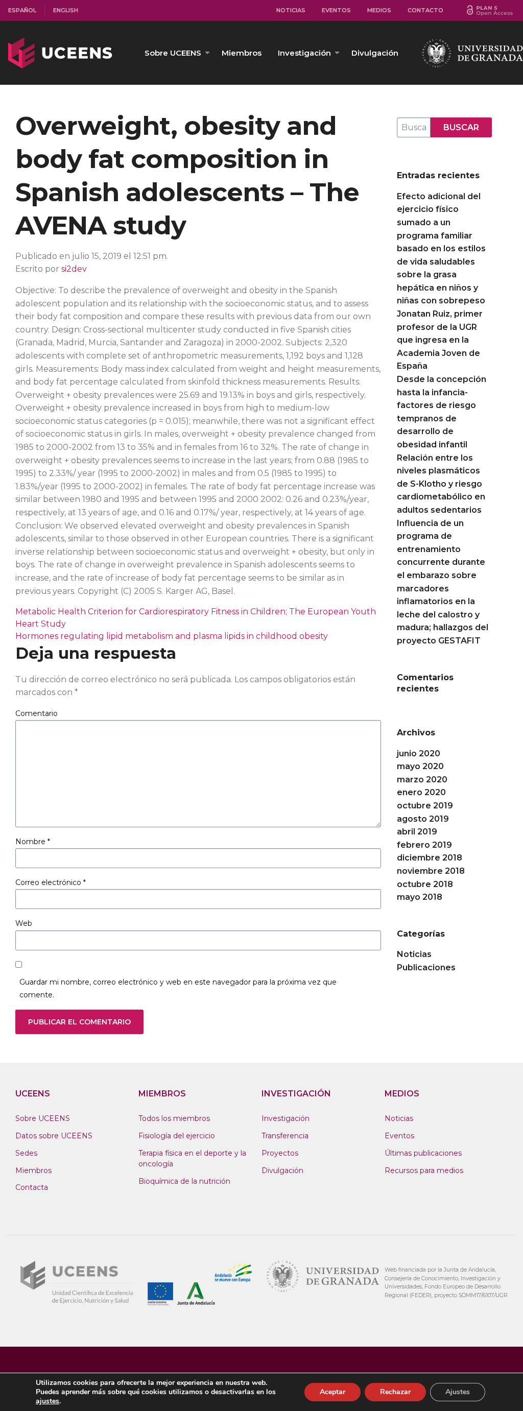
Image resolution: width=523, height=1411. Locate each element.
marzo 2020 (422, 779)
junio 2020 (418, 753)
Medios (379, 10)
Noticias (290, 10)
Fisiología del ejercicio (176, 1135)
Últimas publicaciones (423, 1153)
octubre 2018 (425, 884)
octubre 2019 (425, 805)
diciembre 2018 (429, 858)
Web (23, 923)
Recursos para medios (424, 1170)
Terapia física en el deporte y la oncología (192, 1159)
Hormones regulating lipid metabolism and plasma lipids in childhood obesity (171, 636)
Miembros (242, 53)
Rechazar (395, 1392)
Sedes (26, 1153)
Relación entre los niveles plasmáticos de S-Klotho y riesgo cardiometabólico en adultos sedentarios (441, 484)
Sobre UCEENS (173, 53)
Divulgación (374, 53)
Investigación (304, 53)
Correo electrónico (50, 882)
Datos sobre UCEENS (53, 1135)
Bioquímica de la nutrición (184, 1181)
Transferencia (285, 1135)
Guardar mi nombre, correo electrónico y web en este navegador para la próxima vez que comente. (178, 988)
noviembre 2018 (431, 871)
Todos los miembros (174, 1118)
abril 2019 (417, 831)
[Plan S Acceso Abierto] (490, 10)
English (65, 10)
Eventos (336, 10)
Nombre (32, 841)
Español (22, 10)
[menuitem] (22, 10)
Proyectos (280, 1153)
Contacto (425, 10)
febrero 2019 (424, 845)
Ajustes (457, 1392)
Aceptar (332, 1392)
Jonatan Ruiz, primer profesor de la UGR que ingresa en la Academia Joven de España (440, 340)
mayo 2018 (419, 897)
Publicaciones (426, 967)
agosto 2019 (423, 819)
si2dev (74, 269)
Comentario (36, 713)
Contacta (31, 1187)
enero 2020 (421, 792)
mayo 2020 (420, 766)
